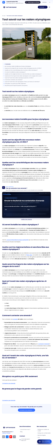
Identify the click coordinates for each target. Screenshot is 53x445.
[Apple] (3, 436)
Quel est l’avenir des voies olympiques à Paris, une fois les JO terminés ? (22, 81)
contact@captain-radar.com (25, 439)
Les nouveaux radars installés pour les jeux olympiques (17, 66)
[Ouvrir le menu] (49, 7)
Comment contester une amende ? (13, 79)
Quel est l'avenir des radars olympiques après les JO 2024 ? (19, 78)
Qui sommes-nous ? (25, 429)
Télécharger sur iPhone (33, 2)
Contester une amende (8, 383)
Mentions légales (41, 435)
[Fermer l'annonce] (50, 2)
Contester (41, 7)
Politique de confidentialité (44, 433)
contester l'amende (43, 344)
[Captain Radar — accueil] (10, 7)
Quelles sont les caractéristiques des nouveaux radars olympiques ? (21, 70)
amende (15, 319)
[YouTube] (10, 436)
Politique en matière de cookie (43, 430)
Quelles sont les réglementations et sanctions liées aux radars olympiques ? (23, 74)
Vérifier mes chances (26, 219)
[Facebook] (7, 436)
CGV (38, 437)
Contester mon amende (26, 410)
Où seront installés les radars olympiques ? (15, 72)
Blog (21, 431)
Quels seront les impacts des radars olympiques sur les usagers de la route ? (23, 76)
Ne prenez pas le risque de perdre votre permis (15, 85)
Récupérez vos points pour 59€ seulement (15, 83)
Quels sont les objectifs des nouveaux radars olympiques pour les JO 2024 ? (23, 68)
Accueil (3, 15)
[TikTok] (14, 436)
